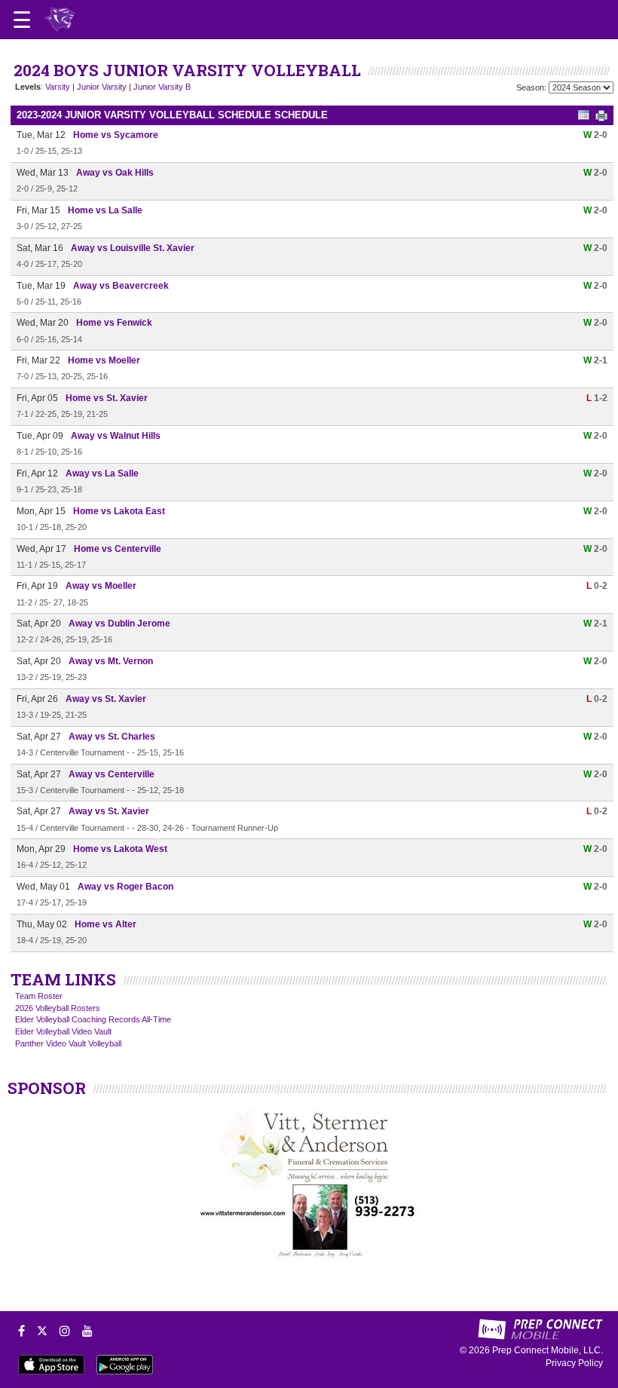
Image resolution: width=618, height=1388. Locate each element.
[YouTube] (87, 1331)
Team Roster (39, 995)
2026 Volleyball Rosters (57, 1008)
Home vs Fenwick (114, 322)
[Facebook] (21, 1331)
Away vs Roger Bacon (125, 886)
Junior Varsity (102, 86)
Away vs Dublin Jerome (119, 623)
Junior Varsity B (162, 86)
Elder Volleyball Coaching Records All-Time (93, 1019)
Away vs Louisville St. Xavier (132, 248)
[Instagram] (65, 1331)
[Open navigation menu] (22, 19)
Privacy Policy (574, 1363)
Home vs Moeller (104, 360)
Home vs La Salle (105, 210)
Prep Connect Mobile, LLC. (547, 1350)
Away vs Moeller (101, 586)
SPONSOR (47, 1087)
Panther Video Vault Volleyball (68, 1043)
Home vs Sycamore (115, 135)
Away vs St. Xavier (106, 699)
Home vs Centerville (117, 549)
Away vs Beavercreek (121, 285)
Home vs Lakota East (119, 511)
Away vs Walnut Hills (116, 435)
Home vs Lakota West (120, 849)
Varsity (57, 86)
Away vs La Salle (102, 473)
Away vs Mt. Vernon (111, 661)
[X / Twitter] (42, 1330)
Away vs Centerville (111, 774)
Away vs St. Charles (112, 736)
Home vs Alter (105, 924)
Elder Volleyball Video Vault (63, 1031)
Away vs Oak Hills (115, 172)
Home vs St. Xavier (107, 398)
